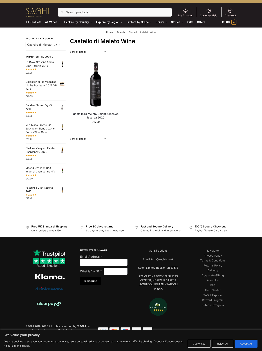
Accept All (246, 343)
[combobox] (43, 44)
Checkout (230, 15)
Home (109, 32)
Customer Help (208, 15)
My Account (185, 15)
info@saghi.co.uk (162, 259)
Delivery (212, 270)
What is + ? (91, 271)
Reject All (222, 343)
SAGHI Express (212, 295)
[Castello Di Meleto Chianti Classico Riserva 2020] (96, 84)
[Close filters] (67, 39)
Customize (199, 343)
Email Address (91, 256)
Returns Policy (212, 265)
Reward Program (212, 300)
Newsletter (213, 250)
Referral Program (213, 305)
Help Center (213, 290)
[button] (229, 22)
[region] (131, 340)
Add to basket (95, 129)
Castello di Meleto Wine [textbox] (43, 44)
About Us (213, 280)
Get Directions (158, 250)
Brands (121, 32)
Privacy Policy (213, 255)
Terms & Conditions (212, 260)
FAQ (212, 285)
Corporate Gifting (213, 275)
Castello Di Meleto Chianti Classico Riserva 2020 (95, 115)
